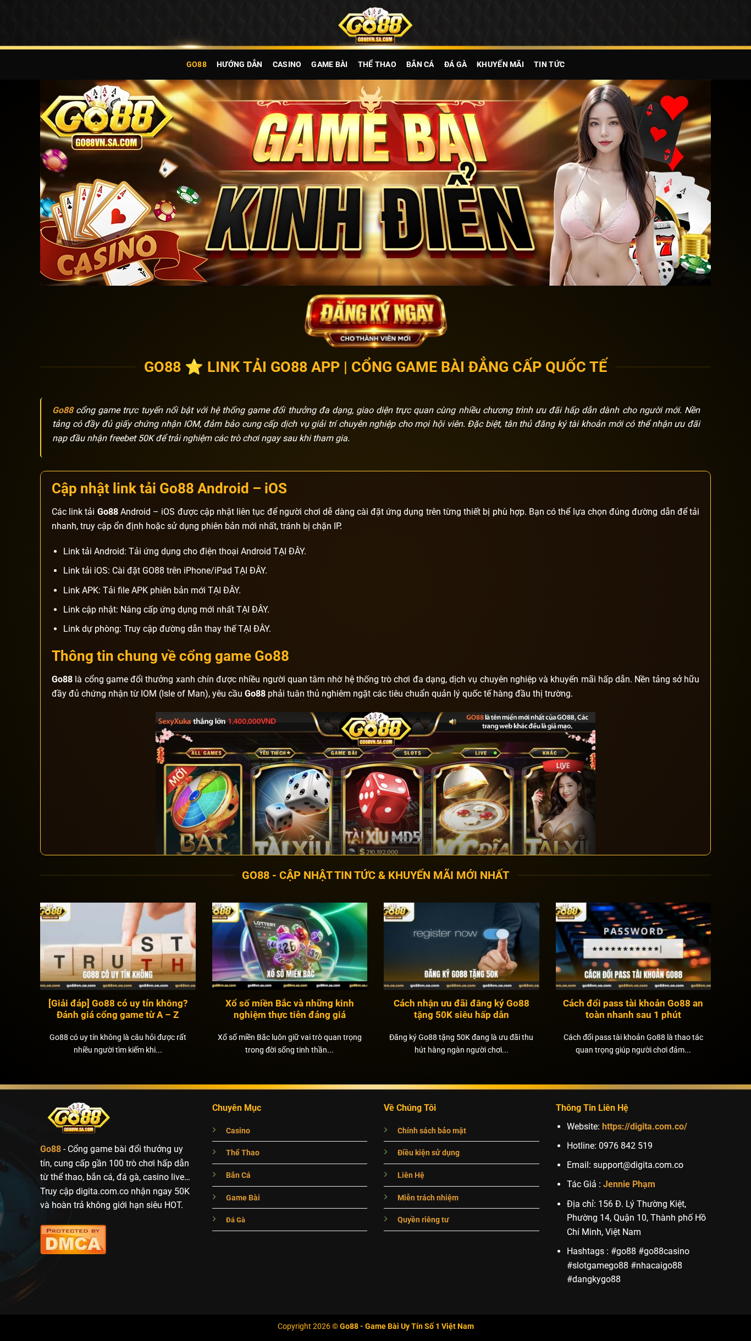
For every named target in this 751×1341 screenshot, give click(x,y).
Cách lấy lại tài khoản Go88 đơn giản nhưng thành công (633, 1009)
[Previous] (26, 959)
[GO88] (375, 24)
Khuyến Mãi (500, 64)
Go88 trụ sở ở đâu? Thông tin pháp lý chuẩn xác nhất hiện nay (461, 1009)
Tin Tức (549, 64)
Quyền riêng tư (423, 1220)
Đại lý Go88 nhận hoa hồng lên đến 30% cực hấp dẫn (290, 1009)
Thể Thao (377, 64)
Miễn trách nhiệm (428, 1198)
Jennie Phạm (629, 1184)
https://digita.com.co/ (644, 1126)
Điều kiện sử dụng (428, 1153)
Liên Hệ (410, 1175)
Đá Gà (455, 64)
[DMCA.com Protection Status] (73, 1238)
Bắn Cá (420, 64)
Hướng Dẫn (240, 64)
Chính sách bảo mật (431, 1131)
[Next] (725, 959)
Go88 (196, 64)
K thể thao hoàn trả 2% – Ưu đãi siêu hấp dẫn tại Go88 (118, 1009)
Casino (287, 64)
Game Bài (329, 64)
